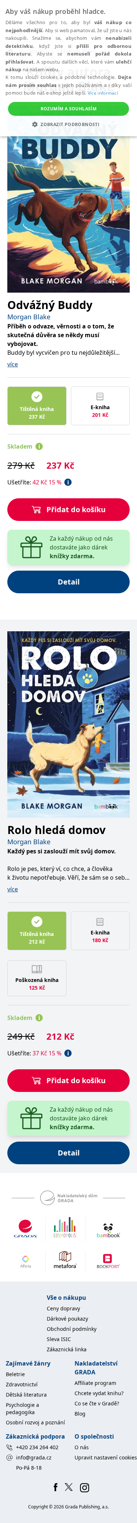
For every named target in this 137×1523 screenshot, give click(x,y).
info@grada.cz (34, 1457)
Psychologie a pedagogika (22, 1408)
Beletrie (15, 1374)
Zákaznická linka (67, 1349)
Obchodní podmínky (71, 1328)
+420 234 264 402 (37, 1447)
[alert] (68, 68)
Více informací (103, 93)
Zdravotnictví (22, 1384)
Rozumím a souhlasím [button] (69, 109)
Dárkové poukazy (67, 1318)
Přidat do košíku (76, 509)
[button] (68, 124)
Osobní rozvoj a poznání (35, 1422)
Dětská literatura (26, 1394)
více (12, 364)
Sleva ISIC (59, 1339)
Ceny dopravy (63, 1308)
